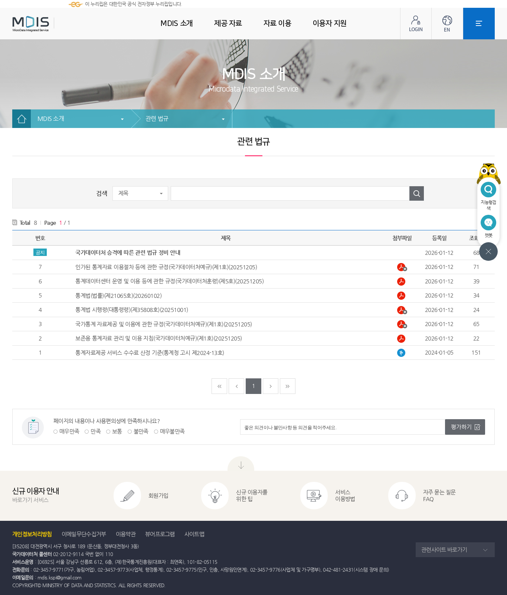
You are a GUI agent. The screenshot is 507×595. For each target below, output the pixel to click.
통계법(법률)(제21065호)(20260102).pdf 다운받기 (402, 296)
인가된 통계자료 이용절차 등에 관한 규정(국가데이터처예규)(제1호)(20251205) (166, 267)
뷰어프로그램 (160, 534)
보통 (117, 431)
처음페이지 (219, 386)
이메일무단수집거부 (84, 534)
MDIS (49, 24)
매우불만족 (172, 431)
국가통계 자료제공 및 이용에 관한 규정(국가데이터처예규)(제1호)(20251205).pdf (402, 324)
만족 (96, 431)
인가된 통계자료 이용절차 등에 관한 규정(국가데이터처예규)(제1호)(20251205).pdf (402, 267)
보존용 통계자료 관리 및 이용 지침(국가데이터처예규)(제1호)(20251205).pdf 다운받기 (402, 339)
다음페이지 (270, 386)
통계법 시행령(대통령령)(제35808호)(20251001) (131, 309)
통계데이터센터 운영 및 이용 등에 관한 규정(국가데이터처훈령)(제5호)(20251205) (169, 281)
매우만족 (69, 431)
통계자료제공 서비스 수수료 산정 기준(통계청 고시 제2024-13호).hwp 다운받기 (402, 353)
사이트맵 (194, 534)
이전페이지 (236, 386)
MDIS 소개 (50, 118)
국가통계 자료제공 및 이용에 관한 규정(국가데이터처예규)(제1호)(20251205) (163, 324)
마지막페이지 (287, 386)
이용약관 (125, 534)
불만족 (141, 431)
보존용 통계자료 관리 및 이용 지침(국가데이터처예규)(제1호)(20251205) (158, 338)
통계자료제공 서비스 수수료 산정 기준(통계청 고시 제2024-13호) (149, 352)
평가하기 (461, 427)
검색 (101, 193)
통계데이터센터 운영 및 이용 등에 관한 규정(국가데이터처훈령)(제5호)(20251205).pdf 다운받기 (402, 281)
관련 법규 (156, 118)
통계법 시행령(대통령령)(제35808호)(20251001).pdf (402, 310)
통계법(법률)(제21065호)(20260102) (118, 295)
